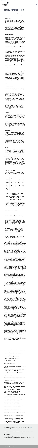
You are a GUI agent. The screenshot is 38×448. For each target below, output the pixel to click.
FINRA (30, 427)
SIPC (31, 427)
